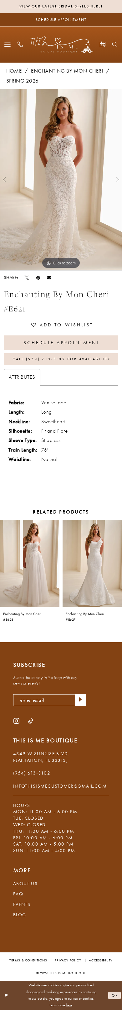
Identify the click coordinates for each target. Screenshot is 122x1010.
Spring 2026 (22, 81)
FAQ (18, 894)
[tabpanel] (61, 179)
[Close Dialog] (6, 995)
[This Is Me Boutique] (61, 45)
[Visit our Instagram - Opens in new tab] (16, 720)
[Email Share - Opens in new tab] (49, 277)
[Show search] (115, 44)
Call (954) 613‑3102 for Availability (62, 359)
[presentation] (29, 563)
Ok (115, 995)
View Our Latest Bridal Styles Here (60, 6)
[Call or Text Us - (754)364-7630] (20, 44)
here (69, 1005)
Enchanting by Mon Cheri (67, 71)
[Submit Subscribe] (80, 700)
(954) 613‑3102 (31, 773)
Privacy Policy (68, 960)
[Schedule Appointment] (102, 44)
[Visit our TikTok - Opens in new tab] (30, 720)
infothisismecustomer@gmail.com (60, 786)
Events (22, 904)
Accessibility (100, 960)
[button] (7, 44)
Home (14, 71)
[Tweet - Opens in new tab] (26, 277)
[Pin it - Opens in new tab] (38, 277)
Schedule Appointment (61, 342)
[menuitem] (7, 44)
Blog (19, 915)
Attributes (22, 377)
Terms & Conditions (28, 960)
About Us (25, 883)
